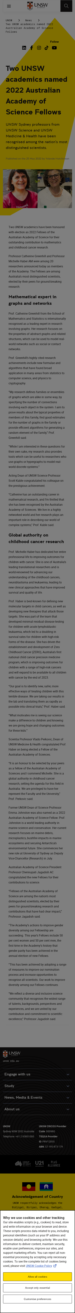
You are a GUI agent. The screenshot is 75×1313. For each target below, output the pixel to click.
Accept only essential (37, 1287)
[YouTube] (54, 48)
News (28, 20)
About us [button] (12, 1109)
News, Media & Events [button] (23, 1097)
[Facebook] (31, 48)
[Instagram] (39, 48)
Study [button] (9, 1086)
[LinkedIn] (24, 48)
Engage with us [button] (17, 1074)
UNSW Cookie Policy (42, 1266)
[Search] (66, 6)
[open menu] (9, 6)
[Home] (37, 6)
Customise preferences (37, 1299)
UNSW (9, 20)
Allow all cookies (37, 1276)
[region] (37, 1261)
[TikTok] (46, 48)
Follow (54, 41)
